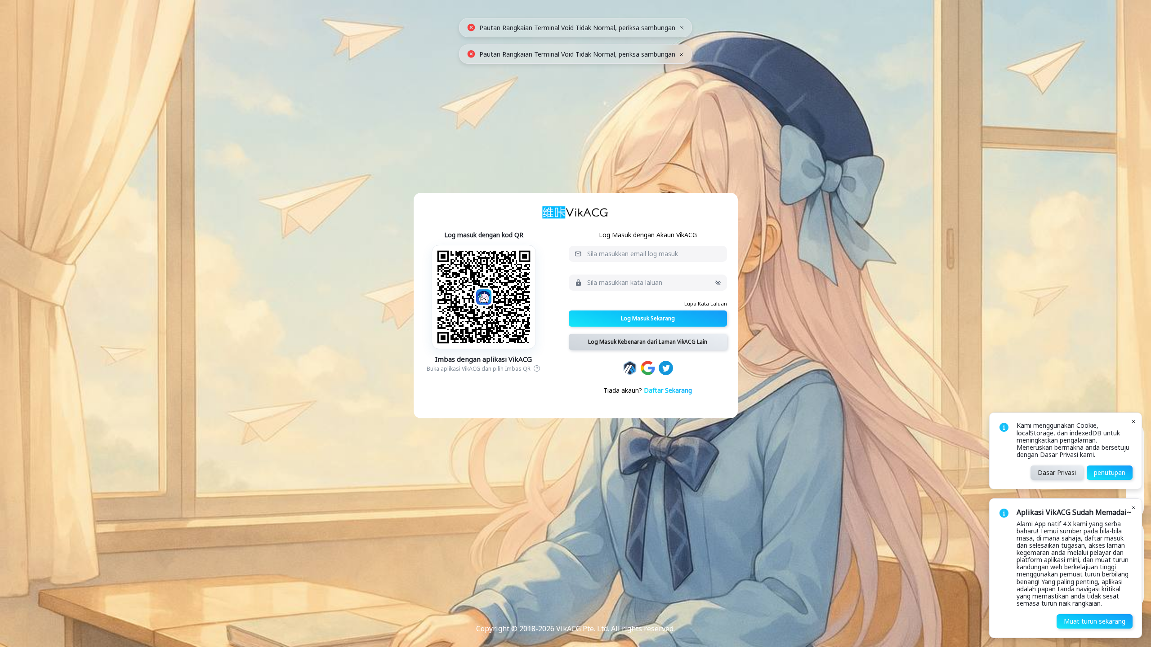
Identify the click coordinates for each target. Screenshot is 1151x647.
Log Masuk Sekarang (648, 318)
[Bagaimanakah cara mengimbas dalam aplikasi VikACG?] (536, 368)
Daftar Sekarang (668, 390)
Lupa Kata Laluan (705, 303)
